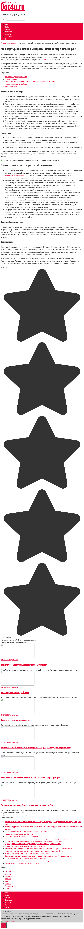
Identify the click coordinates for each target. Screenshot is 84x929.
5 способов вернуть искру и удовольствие (17, 720)
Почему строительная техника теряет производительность (24, 665)
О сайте (7, 27)
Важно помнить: (11, 87)
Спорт (7, 889)
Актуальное (44, 60)
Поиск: (3, 19)
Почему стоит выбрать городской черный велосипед (25, 858)
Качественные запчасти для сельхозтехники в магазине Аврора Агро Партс (30, 778)
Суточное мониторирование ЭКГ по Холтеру (22, 863)
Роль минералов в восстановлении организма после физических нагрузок (33, 841)
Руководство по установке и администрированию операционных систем (33, 844)
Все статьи (8, 34)
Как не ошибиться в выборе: (16, 84)
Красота (8, 879)
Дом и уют (9, 874)
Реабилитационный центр (15, 175)
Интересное (8, 31)
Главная (7, 24)
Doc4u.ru (13, 7)
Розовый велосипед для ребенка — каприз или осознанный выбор (27, 805)
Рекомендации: (11, 79)
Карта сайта (8, 36)
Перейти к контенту (8, 2)
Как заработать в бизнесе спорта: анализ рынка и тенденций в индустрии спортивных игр (36, 747)
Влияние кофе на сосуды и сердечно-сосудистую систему (27, 854)
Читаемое (7, 29)
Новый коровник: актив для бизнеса (15, 692)
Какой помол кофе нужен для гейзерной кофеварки (25, 846)
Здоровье (8, 876)
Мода (7, 881)
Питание (8, 884)
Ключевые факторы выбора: (16, 77)
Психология (9, 886)
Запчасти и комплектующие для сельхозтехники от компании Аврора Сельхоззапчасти (38, 849)
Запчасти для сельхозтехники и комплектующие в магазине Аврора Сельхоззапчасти (38, 856)
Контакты (7, 39)
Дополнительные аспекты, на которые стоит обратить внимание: (30, 82)
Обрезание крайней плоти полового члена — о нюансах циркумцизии (31, 861)
